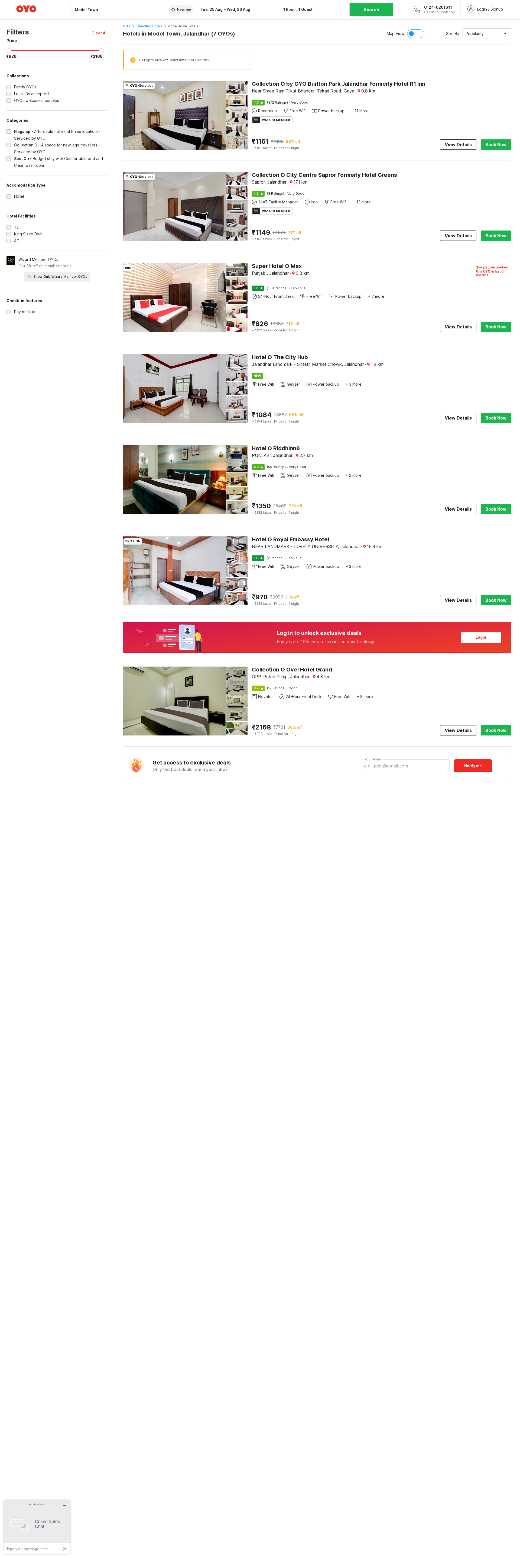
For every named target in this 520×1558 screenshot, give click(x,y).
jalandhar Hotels (148, 26)
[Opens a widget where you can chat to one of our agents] (37, 1527)
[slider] (8, 50)
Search (371, 9)
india (127, 26)
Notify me (473, 765)
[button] (100, 33)
